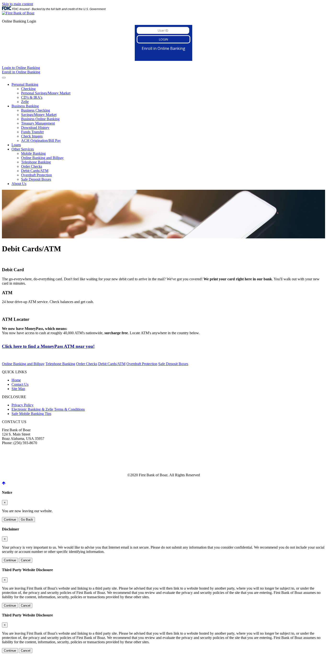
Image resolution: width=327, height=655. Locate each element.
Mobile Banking (33, 153)
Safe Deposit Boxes (36, 179)
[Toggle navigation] (4, 77)
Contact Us (19, 384)
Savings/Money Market (38, 115)
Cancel (25, 560)
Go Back (27, 519)
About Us (18, 184)
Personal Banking (24, 84)
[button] (4, 483)
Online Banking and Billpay (42, 158)
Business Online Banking (40, 119)
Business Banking (25, 106)
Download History (35, 128)
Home (16, 380)
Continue (10, 519)
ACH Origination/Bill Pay (41, 140)
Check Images (32, 136)
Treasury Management (38, 123)
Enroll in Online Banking (21, 72)
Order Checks (31, 166)
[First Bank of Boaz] (18, 13)
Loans (16, 145)
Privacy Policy (22, 405)
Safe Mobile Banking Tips (31, 414)
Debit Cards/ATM (34, 171)
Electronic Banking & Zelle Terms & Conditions (48, 409)
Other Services (22, 149)
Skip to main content (17, 4)
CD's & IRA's (31, 97)
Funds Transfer (32, 132)
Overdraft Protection (36, 175)
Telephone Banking (36, 162)
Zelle (25, 102)
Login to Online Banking (21, 68)
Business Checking (35, 110)
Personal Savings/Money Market (45, 93)
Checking (28, 89)
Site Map (18, 389)
